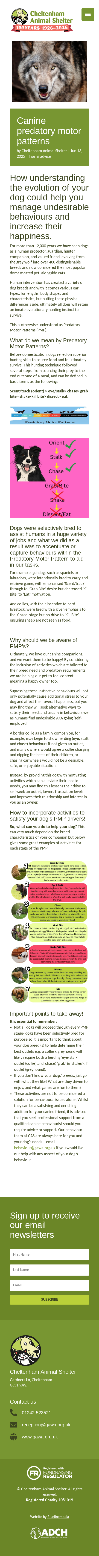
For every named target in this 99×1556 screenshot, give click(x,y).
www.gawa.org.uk (40, 1436)
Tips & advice (40, 156)
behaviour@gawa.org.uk (34, 1148)
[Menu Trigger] (88, 14)
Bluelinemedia (58, 1517)
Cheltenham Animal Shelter (44, 151)
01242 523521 (36, 1412)
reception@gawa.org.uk (46, 1424)
